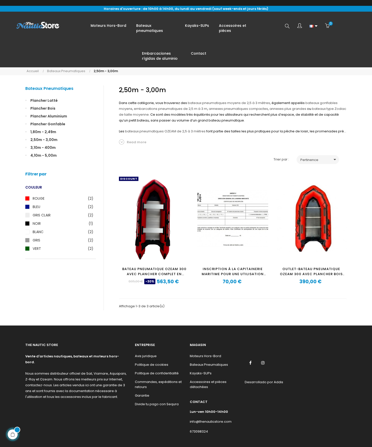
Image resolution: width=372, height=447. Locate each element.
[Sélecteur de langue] (313, 26)
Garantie (142, 395)
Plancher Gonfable (47, 124)
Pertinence (319, 159)
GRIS (62, 240)
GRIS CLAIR (62, 215)
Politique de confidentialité (157, 373)
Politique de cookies (151, 364)
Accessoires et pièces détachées (208, 384)
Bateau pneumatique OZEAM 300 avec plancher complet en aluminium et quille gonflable (154, 272)
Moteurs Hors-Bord (205, 356)
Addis (278, 382)
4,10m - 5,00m (43, 155)
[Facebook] (250, 363)
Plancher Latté (44, 100)
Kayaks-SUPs (201, 373)
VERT (62, 248)
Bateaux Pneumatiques (49, 88)
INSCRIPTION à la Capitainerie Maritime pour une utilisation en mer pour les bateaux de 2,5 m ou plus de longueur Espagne (233, 272)
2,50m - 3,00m (43, 139)
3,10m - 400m (43, 147)
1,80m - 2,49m (43, 131)
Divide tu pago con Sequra (157, 404)
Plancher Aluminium (48, 116)
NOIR (62, 223)
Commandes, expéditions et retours (158, 384)
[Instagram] (263, 363)
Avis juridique (146, 356)
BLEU (62, 206)
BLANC (62, 231)
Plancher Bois (42, 108)
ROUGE (62, 198)
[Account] (300, 26)
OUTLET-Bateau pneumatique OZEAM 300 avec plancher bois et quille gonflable (311, 272)
